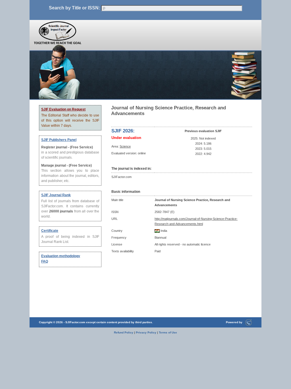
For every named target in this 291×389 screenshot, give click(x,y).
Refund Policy (123, 332)
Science (125, 146)
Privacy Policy (146, 332)
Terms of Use (168, 332)
